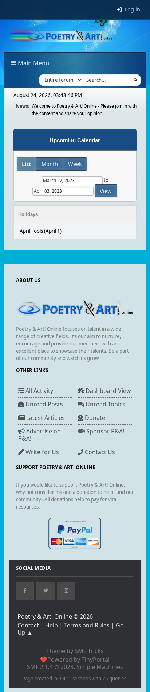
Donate (94, 418)
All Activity (38, 391)
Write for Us (41, 452)
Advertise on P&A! (39, 434)
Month (50, 163)
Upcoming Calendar (75, 140)
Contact (28, 625)
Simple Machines (99, 667)
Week (75, 163)
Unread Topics (104, 404)
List (26, 163)
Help (51, 625)
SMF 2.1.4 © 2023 (50, 667)
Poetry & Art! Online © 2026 (55, 616)
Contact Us (99, 452)
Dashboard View (107, 391)
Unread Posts (43, 404)
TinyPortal (96, 660)
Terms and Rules (87, 625)
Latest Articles (45, 418)
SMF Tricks (89, 651)
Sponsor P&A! (104, 431)
